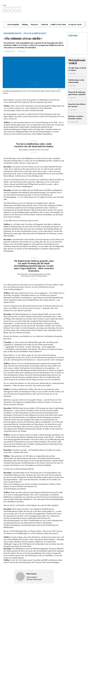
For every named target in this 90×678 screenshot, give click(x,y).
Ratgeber (34, 24)
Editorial (44, 24)
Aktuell (34, 641)
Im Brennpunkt (13, 24)
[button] (36, 84)
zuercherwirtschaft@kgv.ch (9, 635)
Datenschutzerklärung (37, 656)
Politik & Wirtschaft (58, 24)
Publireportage (35, 639)
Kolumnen (34, 643)
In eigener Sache (75, 24)
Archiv (34, 647)
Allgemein (34, 629)
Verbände (34, 645)
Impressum (35, 658)
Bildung (25, 24)
